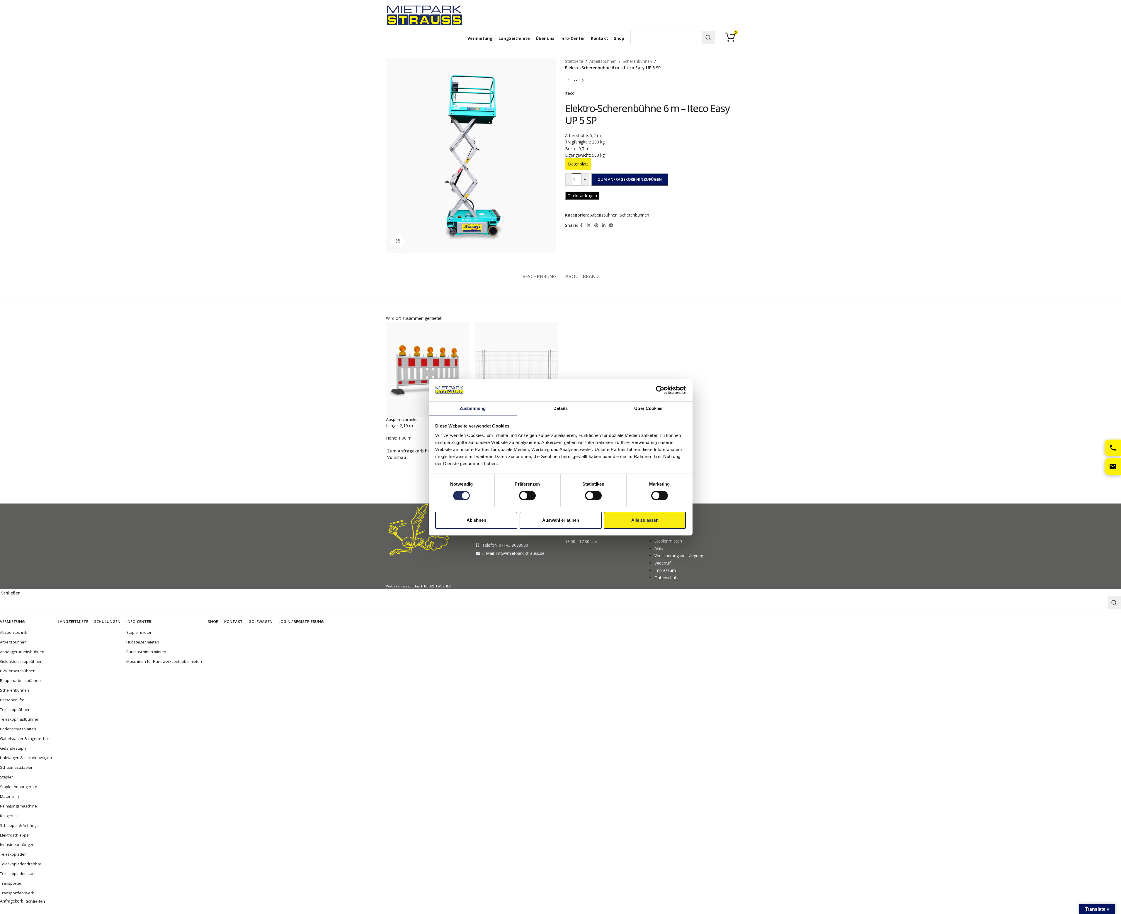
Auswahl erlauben (560, 519)
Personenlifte (12, 699)
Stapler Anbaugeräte (18, 786)
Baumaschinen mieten (146, 651)
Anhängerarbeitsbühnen (22, 651)
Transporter (10, 883)
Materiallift (9, 796)
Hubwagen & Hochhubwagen (26, 757)
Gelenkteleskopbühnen (21, 661)
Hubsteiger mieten (142, 642)
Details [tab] (560, 408)
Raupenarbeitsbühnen (20, 680)
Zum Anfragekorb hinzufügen (630, 179)
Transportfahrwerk (17, 893)
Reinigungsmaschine (18, 806)
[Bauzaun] (516, 368)
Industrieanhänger (16, 844)
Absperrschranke (402, 419)
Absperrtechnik (13, 632)
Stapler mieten (139, 632)
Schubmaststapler (16, 767)
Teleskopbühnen (15, 709)
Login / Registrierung (301, 621)
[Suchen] (708, 37)
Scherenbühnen (14, 690)
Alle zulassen (645, 519)
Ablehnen (476, 519)
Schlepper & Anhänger (20, 825)
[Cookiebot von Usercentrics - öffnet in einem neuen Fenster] (660, 390)
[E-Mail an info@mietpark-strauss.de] (1113, 466)
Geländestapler (14, 748)
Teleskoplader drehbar (20, 863)
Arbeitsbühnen (13, 642)
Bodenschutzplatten (18, 728)
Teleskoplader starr (17, 873)
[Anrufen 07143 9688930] (1113, 448)
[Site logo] (425, 15)
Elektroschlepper (15, 835)
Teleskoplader (13, 854)
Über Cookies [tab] (648, 408)
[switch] (527, 495)
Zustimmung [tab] (473, 408)
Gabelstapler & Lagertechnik (25, 738)
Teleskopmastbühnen (19, 719)
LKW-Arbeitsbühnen (17, 670)
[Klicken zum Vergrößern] (397, 241)
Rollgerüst (9, 815)
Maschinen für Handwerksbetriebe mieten (164, 661)
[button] (417, 451)
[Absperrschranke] (427, 368)
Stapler (6, 777)
